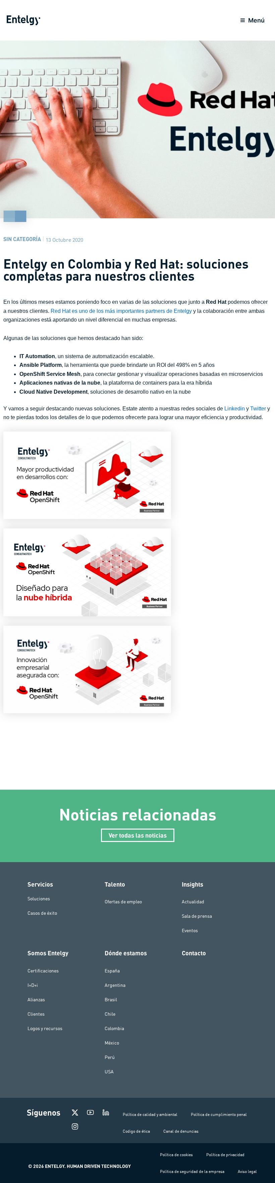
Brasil (111, 1000)
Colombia (114, 1028)
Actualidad (193, 902)
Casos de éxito (42, 913)
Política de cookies (176, 1154)
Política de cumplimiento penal (219, 1114)
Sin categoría (22, 239)
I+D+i (33, 985)
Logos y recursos (45, 1028)
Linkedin (235, 408)
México (112, 1043)
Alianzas (36, 1000)
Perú (110, 1057)
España (112, 971)
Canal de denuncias (181, 1131)
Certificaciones (43, 971)
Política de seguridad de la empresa (192, 1171)
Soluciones (39, 898)
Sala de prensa (197, 916)
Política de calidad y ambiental (150, 1114)
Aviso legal (247, 1171)
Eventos (190, 930)
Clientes (36, 1014)
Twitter (258, 408)
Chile (110, 1014)
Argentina (115, 985)
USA (109, 1072)
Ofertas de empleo (123, 902)
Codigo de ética (136, 1131)
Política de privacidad (225, 1154)
